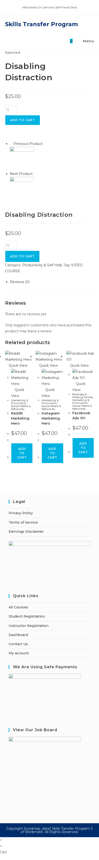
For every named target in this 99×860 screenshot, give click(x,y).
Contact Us (18, 644)
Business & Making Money (82, 395)
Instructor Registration (29, 626)
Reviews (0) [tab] (20, 282)
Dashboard (18, 635)
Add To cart (22, 256)
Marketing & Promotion (19, 401)
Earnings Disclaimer (26, 531)
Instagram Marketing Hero (51, 418)
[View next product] (35, 174)
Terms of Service (23, 522)
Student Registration (27, 616)
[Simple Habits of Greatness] (22, 188)
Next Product (21, 174)
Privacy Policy (21, 513)
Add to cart (22, 120)
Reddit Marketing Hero (20, 418)
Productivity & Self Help (42, 265)
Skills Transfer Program (41, 24)
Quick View (17, 365)
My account (19, 653)
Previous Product (28, 144)
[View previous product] (11, 144)
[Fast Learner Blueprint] (22, 158)
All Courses (18, 607)
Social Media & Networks (21, 407)
